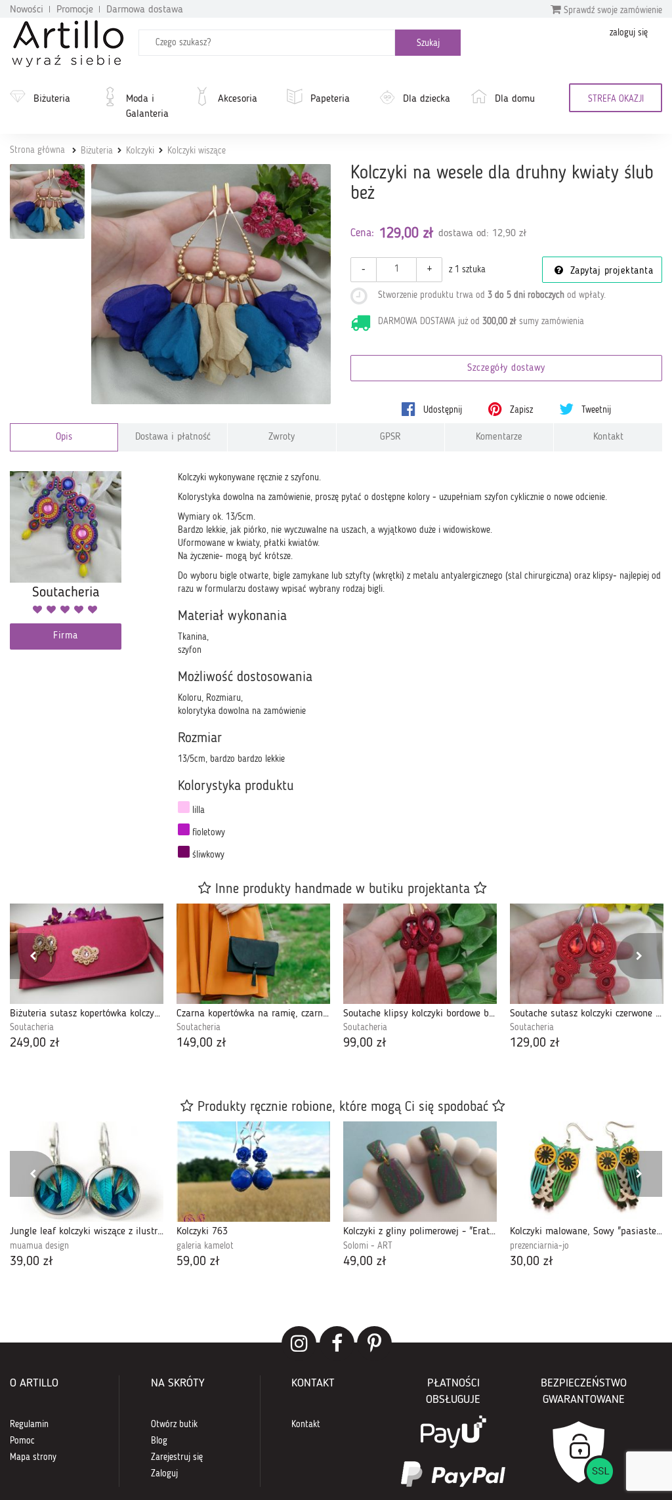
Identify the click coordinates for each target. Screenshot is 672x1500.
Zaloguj (164, 1473)
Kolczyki (140, 151)
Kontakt (608, 437)
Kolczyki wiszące (196, 151)
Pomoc (22, 1441)
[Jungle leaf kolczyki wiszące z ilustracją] (86, 1171)
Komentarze (499, 437)
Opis (64, 437)
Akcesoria (237, 99)
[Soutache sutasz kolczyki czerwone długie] (586, 954)
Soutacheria (32, 1027)
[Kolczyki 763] (253, 1171)
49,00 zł (365, 1261)
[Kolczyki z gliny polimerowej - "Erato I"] (420, 1171)
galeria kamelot (205, 1246)
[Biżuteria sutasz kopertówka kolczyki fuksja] (86, 954)
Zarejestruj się (177, 1457)
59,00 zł (198, 1261)
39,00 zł (31, 1261)
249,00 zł (35, 1043)
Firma (65, 636)
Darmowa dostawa (144, 10)
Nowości (26, 10)
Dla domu (515, 99)
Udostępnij (441, 410)
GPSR (390, 437)
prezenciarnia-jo (539, 1246)
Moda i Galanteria (147, 106)
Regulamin (29, 1424)
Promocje (74, 10)
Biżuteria (51, 99)
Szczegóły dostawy (506, 368)
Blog (159, 1441)
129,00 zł (535, 1043)
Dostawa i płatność (173, 437)
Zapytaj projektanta (609, 271)
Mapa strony (33, 1457)
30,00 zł (531, 1261)
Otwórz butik (174, 1424)
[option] (86, 978)
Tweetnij (595, 410)
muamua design (39, 1246)
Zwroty (281, 437)
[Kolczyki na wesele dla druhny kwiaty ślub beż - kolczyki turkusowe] (47, 201)
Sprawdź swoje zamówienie (611, 10)
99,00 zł (365, 1043)
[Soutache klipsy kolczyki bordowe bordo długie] (420, 954)
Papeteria (330, 99)
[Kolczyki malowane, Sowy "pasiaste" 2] (586, 1171)
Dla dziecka (426, 99)
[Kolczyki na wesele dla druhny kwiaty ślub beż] (211, 284)
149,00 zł (201, 1043)
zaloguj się (629, 32)
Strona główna (37, 150)
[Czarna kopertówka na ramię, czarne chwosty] (253, 954)
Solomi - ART (367, 1246)
